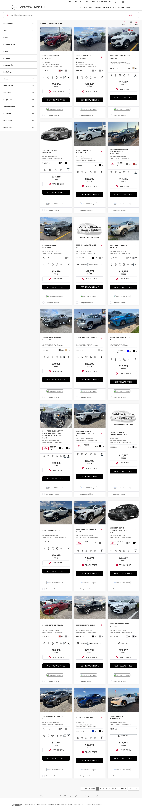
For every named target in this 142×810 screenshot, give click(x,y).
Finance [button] (121, 7)
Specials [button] (98, 7)
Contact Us (77, 805)
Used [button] (91, 7)
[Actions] (68, 57)
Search (130, 15)
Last (122, 789)
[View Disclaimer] (61, 77)
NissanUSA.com (97, 805)
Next (114, 789)
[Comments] (65, 77)
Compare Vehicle (52, 115)
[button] (70, 39)
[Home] (81, 7)
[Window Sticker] (68, 77)
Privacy (84, 805)
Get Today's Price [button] (56, 100)
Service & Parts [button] (109, 7)
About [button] (128, 7)
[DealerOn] (17, 805)
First (84, 789)
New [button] (85, 7)
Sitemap (89, 805)
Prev (92, 789)
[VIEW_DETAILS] (89, 228)
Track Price (58, 91)
